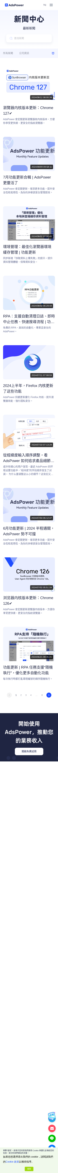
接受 (29, 1169)
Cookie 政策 (12, 1161)
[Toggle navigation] (51, 5)
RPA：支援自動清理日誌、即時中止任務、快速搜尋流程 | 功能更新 (29, 321)
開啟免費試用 (29, 751)
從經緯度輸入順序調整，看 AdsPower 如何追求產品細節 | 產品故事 (28, 460)
